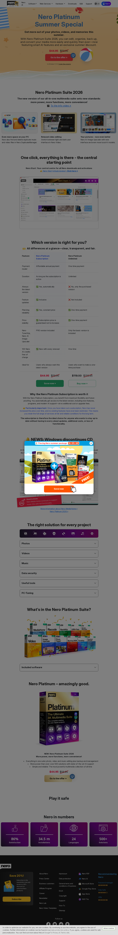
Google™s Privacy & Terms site (56, 933)
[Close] (91, 443)
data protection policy (60, 930)
